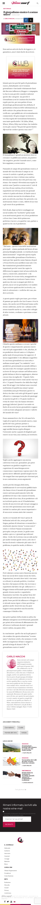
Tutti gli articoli (20, 789)
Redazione (7, 882)
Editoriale (7, 8)
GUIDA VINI (8, 867)
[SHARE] (26, 20)
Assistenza (7, 893)
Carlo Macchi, (10, 18)
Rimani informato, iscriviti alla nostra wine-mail (20, 806)
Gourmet (7, 856)
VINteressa (26, 771)
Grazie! (6, 888)
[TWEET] (30, 20)
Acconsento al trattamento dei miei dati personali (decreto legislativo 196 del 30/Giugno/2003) (20, 814)
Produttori (7, 873)
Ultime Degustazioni (10, 870)
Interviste (7, 853)
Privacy (6, 890)
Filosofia (7, 885)
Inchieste (7, 851)
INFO (6, 879)
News (6, 864)
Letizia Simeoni (28, 782)
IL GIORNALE (8, 845)
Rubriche (7, 861)
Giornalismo (9, 727)
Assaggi (25, 744)
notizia (23, 733)
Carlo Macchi (16, 656)
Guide (20, 727)
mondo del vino (11, 733)
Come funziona (8, 876)
